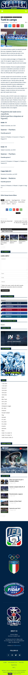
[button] (26, 11)
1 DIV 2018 (4, 383)
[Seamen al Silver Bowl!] (4, 503)
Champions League (6, 406)
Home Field (21, 662)
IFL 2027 (4, 419)
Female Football (5, 412)
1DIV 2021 (4, 392)
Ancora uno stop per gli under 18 (6, 221)
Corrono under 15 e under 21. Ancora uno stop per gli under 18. (20, 222)
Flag (3, 415)
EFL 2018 (4, 408)
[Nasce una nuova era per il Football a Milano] (5, 237)
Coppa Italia (7, 200)
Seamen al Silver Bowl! (15, 501)
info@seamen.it (17, 645)
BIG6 (3, 397)
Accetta (10, 673)
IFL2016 (4, 426)
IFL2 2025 (4, 421)
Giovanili (4, 417)
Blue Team (4, 399)
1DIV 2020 (4, 390)
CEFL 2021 (4, 404)
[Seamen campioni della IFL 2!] (14, 237)
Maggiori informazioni (17, 673)
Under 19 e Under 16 (7, 435)
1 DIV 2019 (4, 386)
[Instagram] (12, 655)
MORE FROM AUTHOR (7, 231)
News (2, 17)
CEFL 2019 (4, 401)
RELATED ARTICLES (7, 229)
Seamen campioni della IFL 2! (17, 487)
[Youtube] (19, 655)
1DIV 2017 (4, 388)
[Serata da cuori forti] (4, 510)
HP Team (23, 200)
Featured (4, 410)
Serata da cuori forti (14, 508)
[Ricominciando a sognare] (23, 237)
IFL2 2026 (4, 424)
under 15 (3, 203)
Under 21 (14, 203)
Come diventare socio (12, 662)
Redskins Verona (13, 201)
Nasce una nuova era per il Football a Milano (5, 243)
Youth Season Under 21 (17, 17)
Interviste (4, 428)
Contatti (5, 662)
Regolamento (14, 665)
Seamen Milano (5, 22)
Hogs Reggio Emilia (16, 200)
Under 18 (8, 203)
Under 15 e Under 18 (8, 17)
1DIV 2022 (4, 395)
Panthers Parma (4, 201)
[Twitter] (15, 655)
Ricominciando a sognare (16, 494)
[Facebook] (8, 655)
